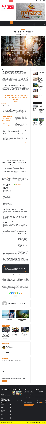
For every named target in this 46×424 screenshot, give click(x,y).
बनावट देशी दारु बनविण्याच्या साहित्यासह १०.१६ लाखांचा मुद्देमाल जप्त (25, 333)
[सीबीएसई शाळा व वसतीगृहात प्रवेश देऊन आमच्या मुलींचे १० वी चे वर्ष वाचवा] (17, 394)
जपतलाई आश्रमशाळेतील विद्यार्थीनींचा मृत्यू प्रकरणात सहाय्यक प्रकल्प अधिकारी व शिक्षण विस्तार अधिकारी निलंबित (26, 0)
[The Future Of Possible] (35, 96)
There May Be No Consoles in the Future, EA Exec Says (41, 74)
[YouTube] (13, 303)
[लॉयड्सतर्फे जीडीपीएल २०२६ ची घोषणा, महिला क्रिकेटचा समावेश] (16, 329)
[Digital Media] (8, 7)
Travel (28, 399)
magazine (32, 396)
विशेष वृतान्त (2, 417)
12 (39, 398)
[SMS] (17, 293)
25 (37, 402)
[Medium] (20, 303)
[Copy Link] (15, 293)
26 (39, 402)
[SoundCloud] (19, 303)
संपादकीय (2, 418)
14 (42, 398)
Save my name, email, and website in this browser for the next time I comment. (14, 378)
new (27, 397)
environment (25, 394)
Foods (16, 296)
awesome (28, 391)
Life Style (28, 396)
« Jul (35, 406)
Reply (7, 352)
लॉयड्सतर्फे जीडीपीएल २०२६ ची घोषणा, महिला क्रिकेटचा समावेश (15, 333)
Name (3, 371)
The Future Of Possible (40, 96)
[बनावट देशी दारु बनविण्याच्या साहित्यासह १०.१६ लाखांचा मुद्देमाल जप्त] (25, 329)
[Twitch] (21, 303)
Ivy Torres (8, 346)
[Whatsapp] (10, 293)
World (31, 399)
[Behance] (16, 303)
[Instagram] (17, 303)
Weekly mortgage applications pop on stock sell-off (40, 91)
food (29, 394)
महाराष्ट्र (2, 414)
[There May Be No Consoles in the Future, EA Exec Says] (35, 73)
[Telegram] (19, 293)
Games (25, 396)
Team (30, 397)
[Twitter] (14, 293)
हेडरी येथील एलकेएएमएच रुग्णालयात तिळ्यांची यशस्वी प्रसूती (35, 123)
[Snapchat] (22, 303)
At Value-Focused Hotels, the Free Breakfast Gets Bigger (41, 79)
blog (31, 391)
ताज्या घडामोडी (3, 410)
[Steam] (23, 303)
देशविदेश (2, 411)
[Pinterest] (14, 303)
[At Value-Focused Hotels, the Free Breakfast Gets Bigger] (35, 79)
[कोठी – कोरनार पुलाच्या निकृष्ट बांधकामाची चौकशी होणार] (20, 394)
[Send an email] (20, 34)
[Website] (8, 303)
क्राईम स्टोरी (2, 407)
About (25, 391)
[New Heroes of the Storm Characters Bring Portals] (35, 85)
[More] (21, 293)
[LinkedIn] (11, 303)
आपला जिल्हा (23, 29)
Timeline (25, 399)
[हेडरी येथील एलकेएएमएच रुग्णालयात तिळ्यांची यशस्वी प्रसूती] (35, 119)
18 (37, 400)
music (25, 397)
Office (19, 34)
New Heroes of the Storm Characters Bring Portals (40, 85)
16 (45, 398)
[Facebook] (12, 293)
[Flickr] (12, 303)
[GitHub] (18, 303)
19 (39, 400)
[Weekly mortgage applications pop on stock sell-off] (35, 90)
